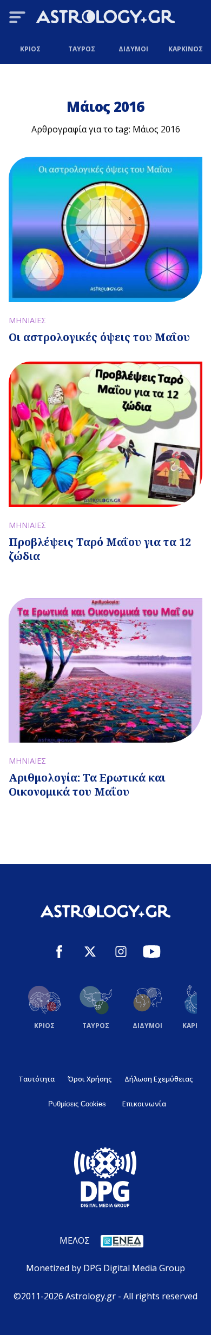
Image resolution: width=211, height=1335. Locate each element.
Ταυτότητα (36, 1079)
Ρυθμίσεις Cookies (77, 1104)
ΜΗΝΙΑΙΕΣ (27, 320)
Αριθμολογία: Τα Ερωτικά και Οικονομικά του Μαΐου (87, 784)
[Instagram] (121, 953)
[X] (90, 953)
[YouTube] (152, 953)
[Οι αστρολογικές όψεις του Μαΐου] (105, 229)
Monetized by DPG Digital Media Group (105, 1268)
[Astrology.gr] (105, 18)
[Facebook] (59, 953)
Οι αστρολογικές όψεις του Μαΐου (99, 337)
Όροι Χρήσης (89, 1079)
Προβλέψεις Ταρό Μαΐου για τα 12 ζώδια (100, 549)
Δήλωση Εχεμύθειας (158, 1079)
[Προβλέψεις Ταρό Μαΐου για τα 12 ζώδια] (105, 434)
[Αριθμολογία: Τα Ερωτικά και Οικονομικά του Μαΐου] (105, 670)
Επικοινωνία (144, 1104)
